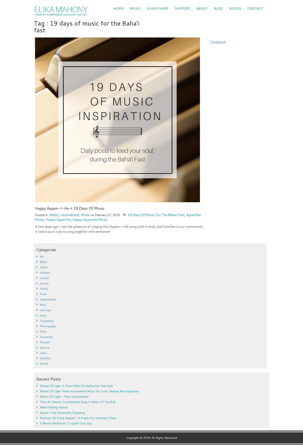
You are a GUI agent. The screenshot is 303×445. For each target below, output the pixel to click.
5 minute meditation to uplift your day (66, 423)
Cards (43, 267)
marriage (45, 310)
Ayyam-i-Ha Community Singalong (62, 413)
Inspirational (70, 214)
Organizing (47, 321)
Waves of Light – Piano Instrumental (64, 397)
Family (44, 289)
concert (45, 278)
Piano (43, 331)
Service (44, 348)
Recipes (45, 342)
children (45, 273)
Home (119, 8)
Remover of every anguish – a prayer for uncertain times (78, 418)
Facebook (218, 42)
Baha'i (54, 214)
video (43, 353)
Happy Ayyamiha (58, 219)
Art (42, 257)
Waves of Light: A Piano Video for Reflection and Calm (76, 386)
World (44, 364)
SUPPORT (182, 8)
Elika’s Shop (157, 8)
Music (135, 8)
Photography (48, 326)
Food (43, 294)
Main (43, 305)
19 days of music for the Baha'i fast (156, 214)
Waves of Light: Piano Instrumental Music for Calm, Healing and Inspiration (89, 391)
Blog (218, 8)
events (44, 283)
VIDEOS (235, 8)
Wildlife (45, 358)
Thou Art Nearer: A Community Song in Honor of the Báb (78, 402)
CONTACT (255, 8)
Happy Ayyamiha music (90, 219)
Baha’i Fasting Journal (54, 407)
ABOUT (202, 8)
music (85, 214)
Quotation (46, 337)
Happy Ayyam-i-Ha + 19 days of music (70, 208)
